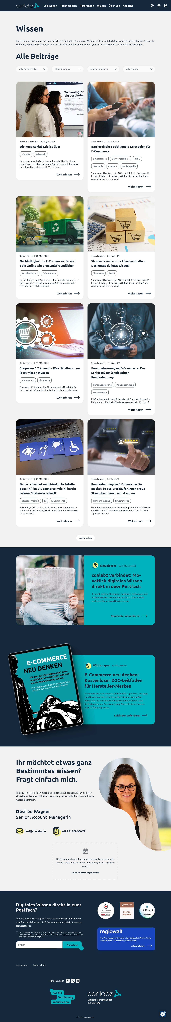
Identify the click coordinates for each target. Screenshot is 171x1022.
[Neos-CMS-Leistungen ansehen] (165, 5)
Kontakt (128, 5)
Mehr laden (85, 537)
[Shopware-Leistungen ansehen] (152, 5)
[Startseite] (27, 5)
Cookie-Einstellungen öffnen (85, 872)
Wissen (101, 5)
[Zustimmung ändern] (163, 1014)
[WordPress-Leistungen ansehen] (159, 5)
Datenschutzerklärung (71, 934)
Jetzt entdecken (137, 946)
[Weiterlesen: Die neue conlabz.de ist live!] (49, 131)
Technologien (68, 5)
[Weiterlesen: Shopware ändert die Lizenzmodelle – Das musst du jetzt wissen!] (121, 247)
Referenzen (87, 5)
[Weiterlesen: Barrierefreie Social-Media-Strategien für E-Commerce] (121, 137)
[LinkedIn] (78, 981)
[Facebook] (68, 981)
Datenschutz (39, 965)
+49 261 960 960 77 (73, 831)
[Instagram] (73, 981)
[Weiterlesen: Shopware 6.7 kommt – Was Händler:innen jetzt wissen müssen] (49, 353)
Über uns (114, 5)
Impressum (21, 965)
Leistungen (50, 5)
